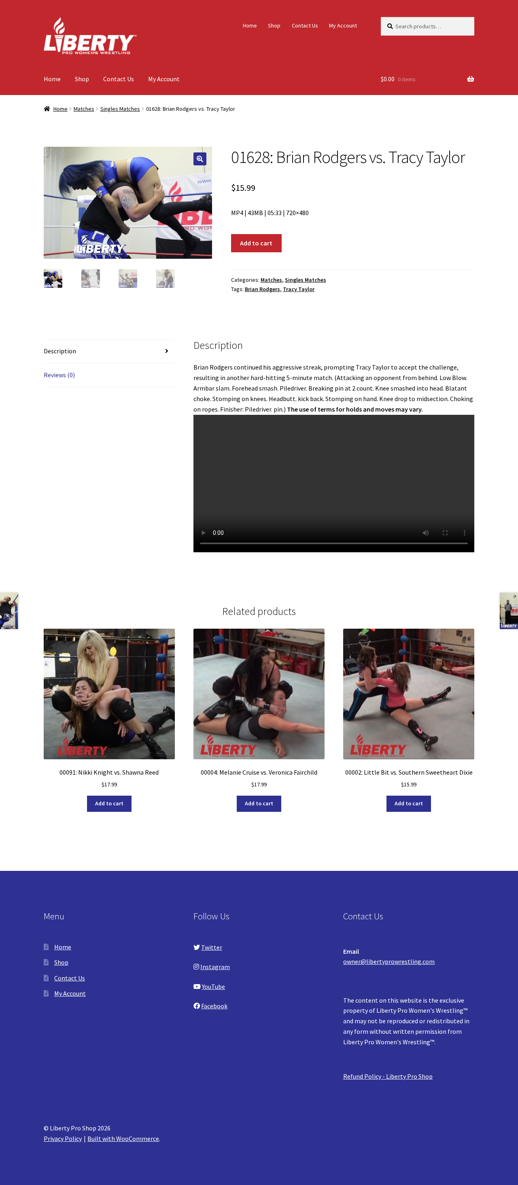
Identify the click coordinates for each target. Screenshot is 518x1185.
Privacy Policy (63, 1138)
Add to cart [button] (109, 803)
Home (250, 25)
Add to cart (256, 243)
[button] (199, 158)
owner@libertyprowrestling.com (389, 961)
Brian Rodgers (262, 289)
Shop (274, 25)
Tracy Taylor (298, 289)
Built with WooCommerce (123, 1138)
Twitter (211, 947)
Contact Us (305, 25)
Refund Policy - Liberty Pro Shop (388, 1076)
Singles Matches (120, 108)
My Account (343, 25)
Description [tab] (60, 351)
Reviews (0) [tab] (59, 375)
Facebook (214, 1006)
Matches (84, 108)
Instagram (215, 967)
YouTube (213, 986)
